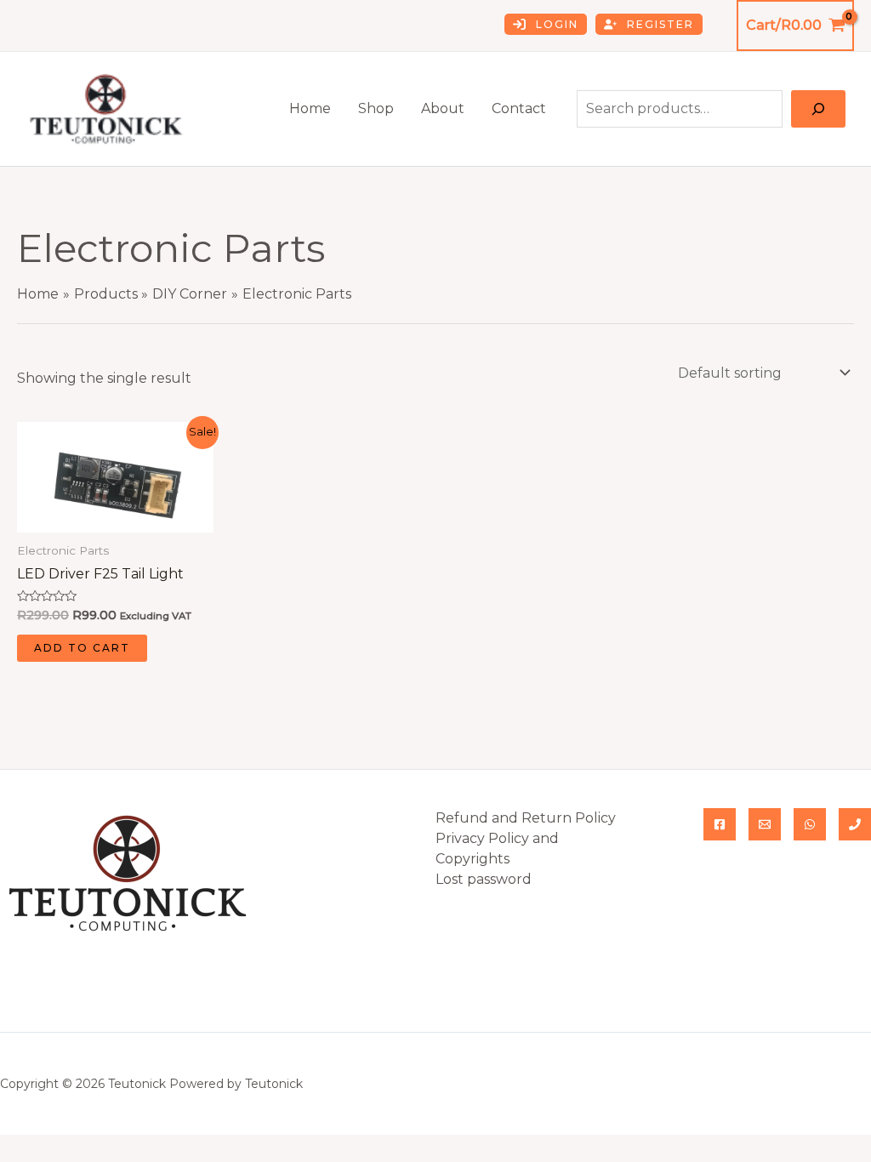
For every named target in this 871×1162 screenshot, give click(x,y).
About (442, 108)
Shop (376, 108)
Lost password (484, 879)
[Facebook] (719, 824)
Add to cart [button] (82, 647)
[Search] (818, 109)
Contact (519, 108)
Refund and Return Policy (526, 818)
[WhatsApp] (810, 824)
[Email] (765, 824)
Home (310, 108)
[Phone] (855, 824)
